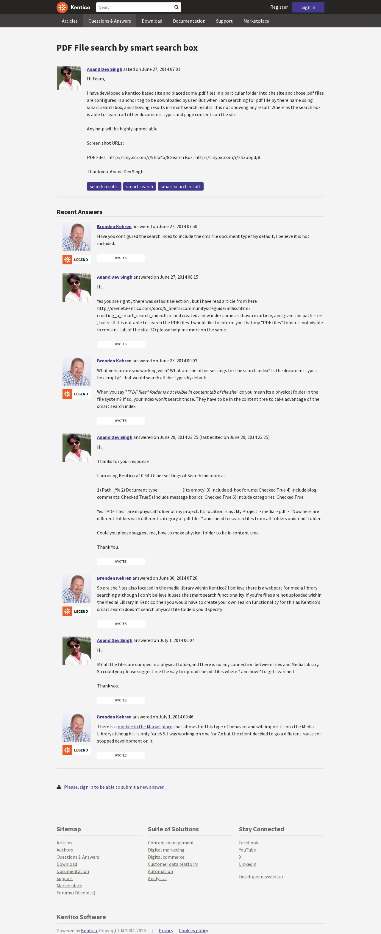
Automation (160, 871)
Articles (70, 21)
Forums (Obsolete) (76, 893)
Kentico (89, 930)
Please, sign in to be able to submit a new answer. (114, 787)
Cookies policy (193, 930)
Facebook (248, 843)
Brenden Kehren (114, 226)
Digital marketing (166, 850)
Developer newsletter (261, 877)
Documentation (189, 21)
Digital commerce (166, 857)
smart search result (181, 186)
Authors (65, 850)
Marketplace (256, 21)
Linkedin (247, 864)
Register (279, 7)
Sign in (308, 7)
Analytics (157, 878)
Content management (171, 843)
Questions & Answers (109, 21)
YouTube (247, 850)
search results (104, 186)
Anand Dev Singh (104, 69)
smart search (139, 186)
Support (224, 21)
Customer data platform (173, 864)
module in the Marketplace (145, 726)
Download (152, 21)
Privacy (166, 930)
